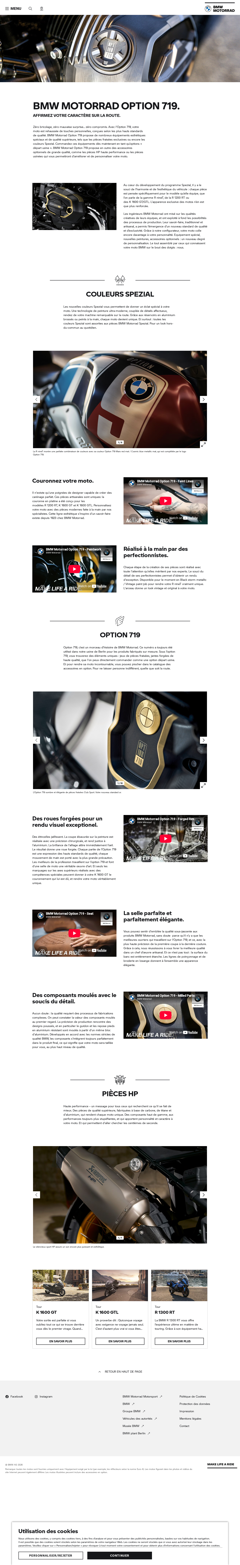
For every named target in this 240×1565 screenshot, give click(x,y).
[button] (13, 8)
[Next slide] (203, 399)
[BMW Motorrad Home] (220, 9)
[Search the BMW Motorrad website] (30, 7)
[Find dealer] (42, 7)
